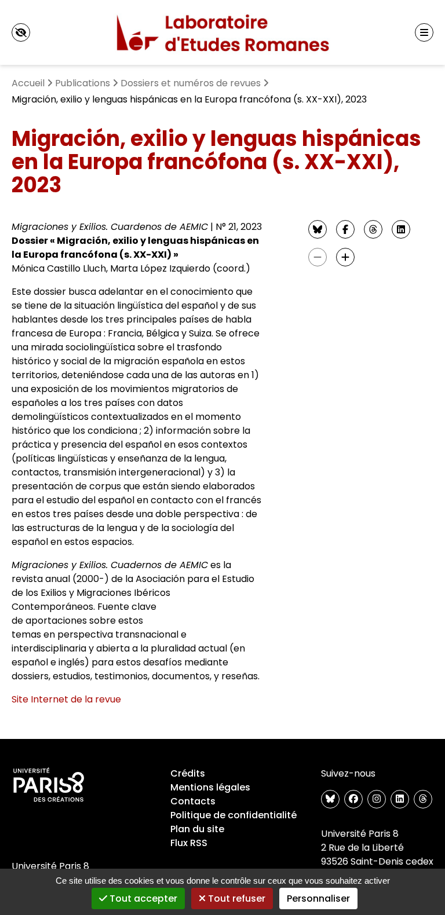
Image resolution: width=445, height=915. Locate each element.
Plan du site (197, 829)
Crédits (187, 773)
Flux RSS (188, 843)
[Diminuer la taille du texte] (317, 257)
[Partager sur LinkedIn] (401, 229)
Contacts (193, 801)
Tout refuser (235, 898)
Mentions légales (210, 787)
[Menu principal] (424, 32)
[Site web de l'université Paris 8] (49, 785)
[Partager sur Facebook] (345, 229)
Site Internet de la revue (66, 699)
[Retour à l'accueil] (223, 32)
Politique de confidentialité (233, 815)
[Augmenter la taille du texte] (345, 257)
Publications (82, 83)
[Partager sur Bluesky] (317, 229)
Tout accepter (142, 898)
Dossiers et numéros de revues (191, 83)
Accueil (28, 83)
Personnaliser (318, 898)
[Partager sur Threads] (373, 229)
